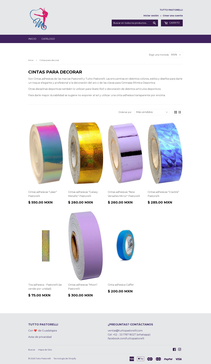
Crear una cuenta (173, 15)
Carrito (174, 22)
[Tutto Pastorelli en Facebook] (174, 349)
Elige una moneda (159, 54)
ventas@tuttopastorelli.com (125, 330)
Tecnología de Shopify (65, 358)
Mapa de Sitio (45, 349)
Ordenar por (124, 112)
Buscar (31, 349)
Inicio (32, 38)
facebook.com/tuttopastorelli (126, 338)
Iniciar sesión (151, 15)
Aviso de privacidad (40, 336)
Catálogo (48, 38)
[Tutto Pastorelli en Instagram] (179, 349)
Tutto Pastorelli (43, 358)
